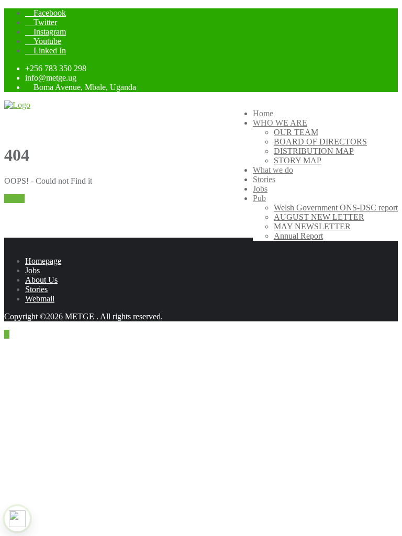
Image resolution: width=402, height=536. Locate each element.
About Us (41, 279)
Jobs (32, 270)
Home (14, 198)
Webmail (39, 298)
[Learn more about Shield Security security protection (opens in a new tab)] (17, 518)
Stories (36, 289)
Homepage (43, 260)
